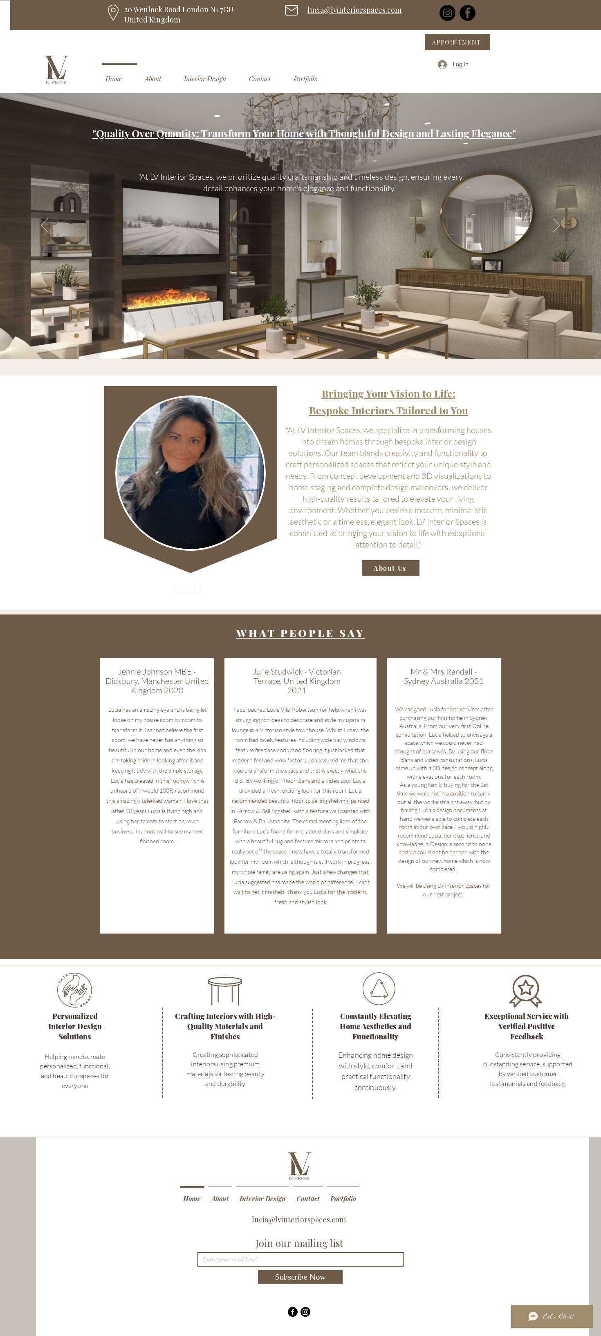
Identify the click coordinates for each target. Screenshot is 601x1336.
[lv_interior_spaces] (305, 1312)
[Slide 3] (308, 338)
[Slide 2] (300, 338)
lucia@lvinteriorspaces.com (354, 10)
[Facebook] (467, 13)
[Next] (556, 226)
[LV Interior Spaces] (293, 1312)
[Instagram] (447, 13)
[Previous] (44, 226)
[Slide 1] (293, 338)
